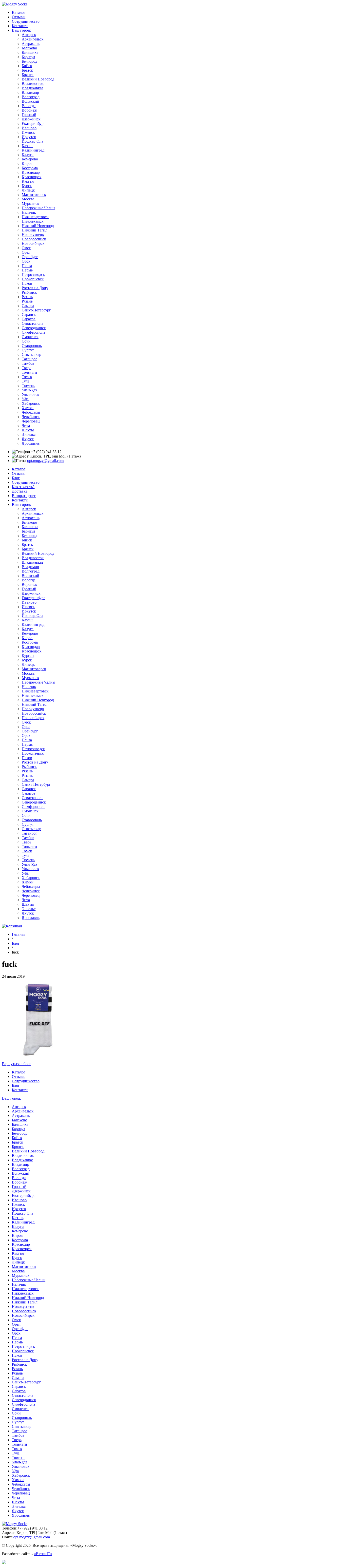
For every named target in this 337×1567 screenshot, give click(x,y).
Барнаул (28, 57)
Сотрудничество (25, 21)
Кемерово (30, 159)
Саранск (29, 314)
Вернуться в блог (16, 1064)
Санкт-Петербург (36, 310)
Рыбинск (29, 292)
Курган (28, 181)
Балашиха (30, 52)
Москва (28, 199)
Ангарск (29, 35)
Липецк (28, 190)
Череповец (31, 421)
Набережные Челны (38, 208)
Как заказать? (23, 487)
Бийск (27, 66)
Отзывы (18, 17)
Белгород (29, 61)
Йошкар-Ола (32, 141)
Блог (16, 478)
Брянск (28, 75)
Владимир (30, 92)
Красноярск (31, 177)
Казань (27, 146)
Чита (26, 425)
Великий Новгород (38, 79)
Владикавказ (32, 88)
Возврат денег (24, 496)
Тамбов (28, 363)
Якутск (28, 439)
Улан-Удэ (29, 390)
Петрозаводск (33, 274)
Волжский (30, 101)
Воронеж (29, 110)
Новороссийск (34, 239)
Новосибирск (33, 243)
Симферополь (33, 332)
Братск (27, 70)
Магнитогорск (34, 194)
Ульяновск (30, 394)
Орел (26, 252)
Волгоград (30, 97)
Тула (25, 381)
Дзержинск (31, 119)
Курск (27, 186)
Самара (28, 306)
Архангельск (32, 39)
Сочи (26, 341)
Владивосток (33, 83)
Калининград (33, 150)
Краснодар (31, 172)
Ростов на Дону (35, 288)
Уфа (25, 399)
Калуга (28, 155)
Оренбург (30, 257)
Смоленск (30, 337)
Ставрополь (32, 346)
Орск (26, 261)
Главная (18, 934)
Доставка (19, 491)
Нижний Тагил (34, 230)
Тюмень (28, 385)
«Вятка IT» (43, 1554)
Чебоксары (31, 412)
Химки (28, 408)
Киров (27, 163)
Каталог (18, 12)
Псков (27, 283)
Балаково (29, 48)
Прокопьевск (33, 279)
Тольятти (29, 372)
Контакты (20, 26)
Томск (27, 377)
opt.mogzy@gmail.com (45, 461)
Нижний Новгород (38, 226)
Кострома (30, 168)
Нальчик (29, 212)
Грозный (29, 115)
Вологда (29, 106)
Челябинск (31, 417)
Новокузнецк (33, 234)
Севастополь (32, 323)
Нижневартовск (35, 217)
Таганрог (29, 359)
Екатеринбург (33, 123)
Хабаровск (31, 403)
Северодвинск (34, 328)
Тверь (26, 368)
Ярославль (30, 443)
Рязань (27, 297)
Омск (26, 248)
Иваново (29, 128)
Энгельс (29, 434)
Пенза (27, 266)
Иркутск (29, 137)
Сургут (28, 350)
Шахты (28, 430)
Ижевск (28, 132)
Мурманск (30, 203)
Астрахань (30, 43)
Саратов (29, 319)
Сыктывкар (31, 354)
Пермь (27, 270)
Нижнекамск (32, 221)
